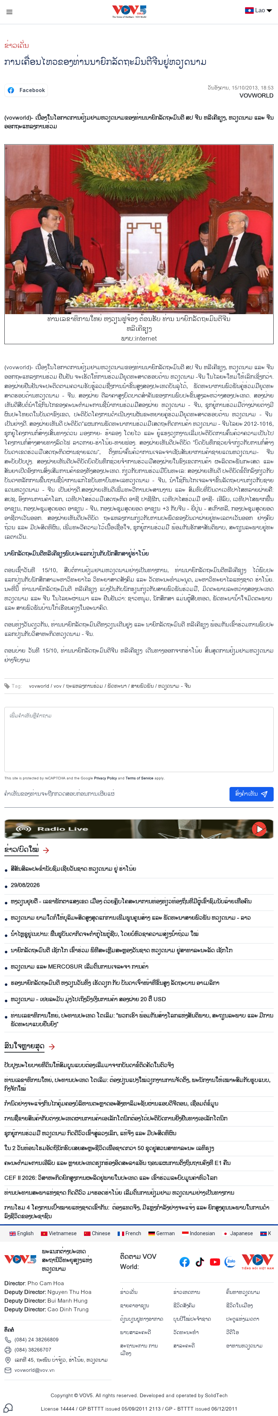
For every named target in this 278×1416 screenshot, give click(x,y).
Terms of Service (139, 778)
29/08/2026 (25, 885)
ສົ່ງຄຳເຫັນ (246, 794)
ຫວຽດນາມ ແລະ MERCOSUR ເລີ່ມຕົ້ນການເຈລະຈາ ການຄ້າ (79, 967)
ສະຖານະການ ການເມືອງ (139, 1349)
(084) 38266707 (32, 1349)
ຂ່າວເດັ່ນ (16, 45)
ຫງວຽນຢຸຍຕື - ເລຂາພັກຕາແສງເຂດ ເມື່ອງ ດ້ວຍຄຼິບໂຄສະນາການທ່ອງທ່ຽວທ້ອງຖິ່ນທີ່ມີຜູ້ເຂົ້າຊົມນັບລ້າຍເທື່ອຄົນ (131, 902)
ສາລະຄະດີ (184, 1345)
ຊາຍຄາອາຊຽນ (134, 1305)
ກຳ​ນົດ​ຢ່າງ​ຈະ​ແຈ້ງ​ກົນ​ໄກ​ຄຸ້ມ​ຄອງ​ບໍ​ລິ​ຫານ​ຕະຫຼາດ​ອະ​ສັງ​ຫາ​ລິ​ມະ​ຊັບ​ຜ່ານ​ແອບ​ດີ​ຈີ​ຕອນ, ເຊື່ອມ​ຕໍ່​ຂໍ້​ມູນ (111, 1104)
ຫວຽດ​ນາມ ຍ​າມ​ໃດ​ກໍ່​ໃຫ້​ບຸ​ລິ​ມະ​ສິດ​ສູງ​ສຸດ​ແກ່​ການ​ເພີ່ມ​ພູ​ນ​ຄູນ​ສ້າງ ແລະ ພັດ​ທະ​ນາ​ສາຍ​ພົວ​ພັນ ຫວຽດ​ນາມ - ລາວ (131, 918)
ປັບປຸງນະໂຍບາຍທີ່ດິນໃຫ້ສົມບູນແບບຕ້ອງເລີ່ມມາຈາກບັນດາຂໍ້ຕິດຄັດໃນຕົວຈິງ (89, 1065)
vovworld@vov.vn (34, 1370)
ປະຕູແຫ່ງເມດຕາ (242, 1319)
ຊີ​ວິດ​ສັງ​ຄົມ (184, 1305)
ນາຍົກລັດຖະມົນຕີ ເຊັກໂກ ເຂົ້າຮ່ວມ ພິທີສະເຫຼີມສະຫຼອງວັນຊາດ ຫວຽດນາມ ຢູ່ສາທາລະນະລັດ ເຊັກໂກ (121, 950)
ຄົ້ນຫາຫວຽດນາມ (243, 1292)
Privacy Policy (105, 778)
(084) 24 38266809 (36, 1339)
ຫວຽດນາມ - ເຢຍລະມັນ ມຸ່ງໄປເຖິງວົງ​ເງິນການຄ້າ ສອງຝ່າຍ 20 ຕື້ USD (88, 999)
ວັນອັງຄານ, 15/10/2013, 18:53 (241, 87)
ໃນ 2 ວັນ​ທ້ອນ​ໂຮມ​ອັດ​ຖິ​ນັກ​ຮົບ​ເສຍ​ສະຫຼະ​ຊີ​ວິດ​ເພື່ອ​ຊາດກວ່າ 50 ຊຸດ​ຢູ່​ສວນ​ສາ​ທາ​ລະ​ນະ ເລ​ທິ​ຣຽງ (109, 1148)
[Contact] (8, 1408)
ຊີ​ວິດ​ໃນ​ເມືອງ (239, 1305)
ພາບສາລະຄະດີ (135, 1332)
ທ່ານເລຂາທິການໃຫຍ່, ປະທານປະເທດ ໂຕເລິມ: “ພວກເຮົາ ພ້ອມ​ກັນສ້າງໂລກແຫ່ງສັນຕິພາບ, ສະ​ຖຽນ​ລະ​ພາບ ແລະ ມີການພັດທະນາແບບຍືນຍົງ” (142, 1020)
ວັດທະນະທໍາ (186, 1332)
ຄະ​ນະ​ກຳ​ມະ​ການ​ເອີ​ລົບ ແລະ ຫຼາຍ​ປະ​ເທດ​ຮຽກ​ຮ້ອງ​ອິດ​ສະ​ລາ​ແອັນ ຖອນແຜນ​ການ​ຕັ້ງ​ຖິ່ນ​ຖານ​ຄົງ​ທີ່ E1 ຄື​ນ (117, 1163)
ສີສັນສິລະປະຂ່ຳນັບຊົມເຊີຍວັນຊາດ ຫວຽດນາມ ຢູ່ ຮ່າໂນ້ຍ (73, 869)
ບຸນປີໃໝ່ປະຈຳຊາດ (192, 1319)
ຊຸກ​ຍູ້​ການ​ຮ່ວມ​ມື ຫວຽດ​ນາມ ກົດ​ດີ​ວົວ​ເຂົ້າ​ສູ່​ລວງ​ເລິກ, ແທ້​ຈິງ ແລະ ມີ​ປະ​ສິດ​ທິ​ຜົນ (90, 1133)
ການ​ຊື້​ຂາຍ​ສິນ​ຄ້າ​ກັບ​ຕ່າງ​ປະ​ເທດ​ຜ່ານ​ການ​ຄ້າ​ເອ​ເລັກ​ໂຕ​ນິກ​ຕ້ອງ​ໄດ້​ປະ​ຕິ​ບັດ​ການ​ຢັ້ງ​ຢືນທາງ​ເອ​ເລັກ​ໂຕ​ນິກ (115, 1119)
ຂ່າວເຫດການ (186, 1292)
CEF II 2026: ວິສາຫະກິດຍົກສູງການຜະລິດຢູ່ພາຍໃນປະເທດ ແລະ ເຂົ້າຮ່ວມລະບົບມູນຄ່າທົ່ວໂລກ (110, 1178)
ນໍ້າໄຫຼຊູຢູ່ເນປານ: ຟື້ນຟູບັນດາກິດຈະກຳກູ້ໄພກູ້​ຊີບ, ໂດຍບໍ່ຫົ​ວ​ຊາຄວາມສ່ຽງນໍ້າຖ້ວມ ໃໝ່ (105, 934)
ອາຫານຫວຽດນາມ (244, 1345)
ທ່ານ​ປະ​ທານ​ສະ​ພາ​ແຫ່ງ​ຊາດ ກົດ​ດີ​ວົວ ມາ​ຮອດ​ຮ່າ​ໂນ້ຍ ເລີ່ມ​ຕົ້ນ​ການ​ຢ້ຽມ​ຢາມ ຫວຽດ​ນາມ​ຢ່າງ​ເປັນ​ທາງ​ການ (119, 1193)
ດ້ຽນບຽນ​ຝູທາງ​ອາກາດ (141, 1319)
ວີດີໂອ (232, 1332)
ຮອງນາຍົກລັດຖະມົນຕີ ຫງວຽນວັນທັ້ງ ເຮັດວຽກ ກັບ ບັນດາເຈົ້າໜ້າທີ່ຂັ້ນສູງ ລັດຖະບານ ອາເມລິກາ (115, 983)
